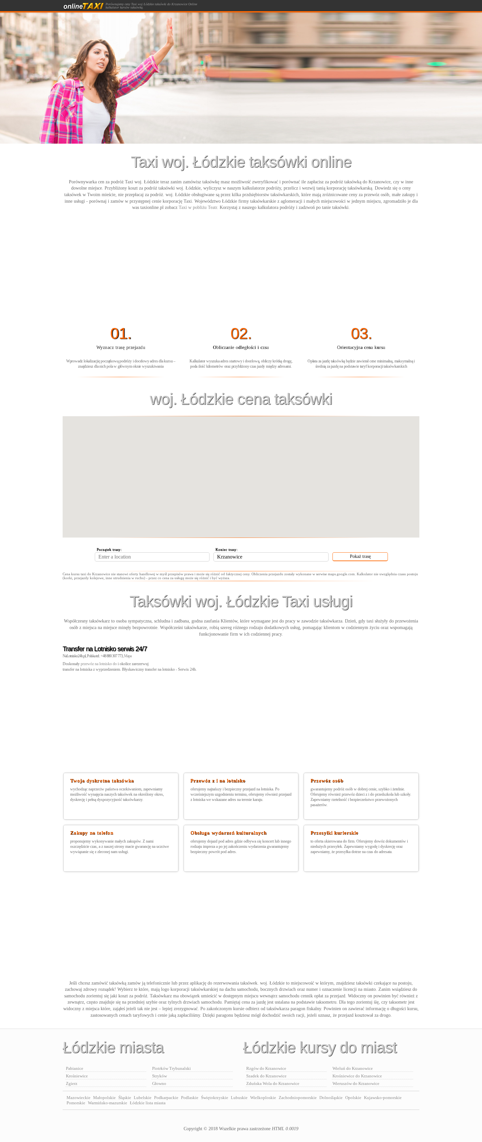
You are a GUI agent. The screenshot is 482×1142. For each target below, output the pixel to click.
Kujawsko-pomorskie (383, 1097)
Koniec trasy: (226, 549)
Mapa (127, 656)
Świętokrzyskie (214, 1097)
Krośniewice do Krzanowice (357, 1075)
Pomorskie (76, 1102)
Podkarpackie (166, 1097)
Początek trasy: (109, 549)
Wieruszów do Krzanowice (355, 1083)
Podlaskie (189, 1097)
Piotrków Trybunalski (171, 1068)
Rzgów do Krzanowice (266, 1068)
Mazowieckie (78, 1097)
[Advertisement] (241, 269)
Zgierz (71, 1083)
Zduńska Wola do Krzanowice (272, 1083)
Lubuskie (239, 1097)
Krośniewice (77, 1075)
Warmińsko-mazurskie (107, 1102)
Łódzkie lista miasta (148, 1102)
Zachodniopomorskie (298, 1097)
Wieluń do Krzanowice (352, 1068)
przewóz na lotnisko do (99, 664)
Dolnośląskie (331, 1097)
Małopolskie (104, 1097)
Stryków (159, 1075)
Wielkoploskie (263, 1097)
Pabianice (74, 1068)
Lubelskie (142, 1097)
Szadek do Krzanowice (266, 1075)
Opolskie (353, 1097)
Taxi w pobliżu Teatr (198, 207)
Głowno (159, 1083)
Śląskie (124, 1097)
